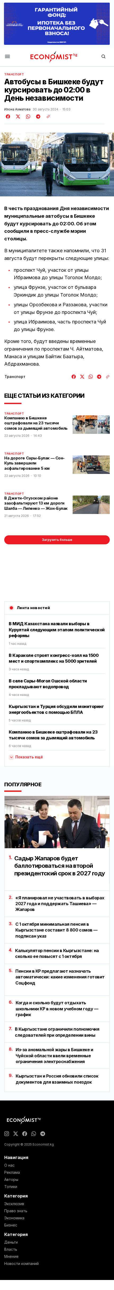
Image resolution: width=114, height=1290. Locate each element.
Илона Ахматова (17, 109)
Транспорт (14, 74)
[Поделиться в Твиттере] (17, 116)
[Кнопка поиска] (103, 57)
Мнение (11, 1256)
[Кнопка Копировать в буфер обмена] (46, 116)
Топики (10, 1187)
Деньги (11, 1242)
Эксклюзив (14, 1204)
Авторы (11, 1179)
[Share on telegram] (37, 116)
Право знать (15, 1211)
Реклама (12, 1172)
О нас (9, 1165)
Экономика (14, 1218)
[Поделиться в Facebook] (8, 116)
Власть (10, 1249)
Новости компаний (21, 1264)
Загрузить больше (57, 540)
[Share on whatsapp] (27, 116)
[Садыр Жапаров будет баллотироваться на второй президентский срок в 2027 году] (57, 822)
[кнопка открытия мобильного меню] (7, 56)
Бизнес (10, 1225)
